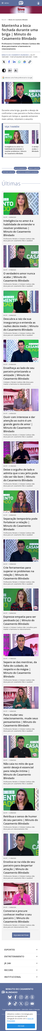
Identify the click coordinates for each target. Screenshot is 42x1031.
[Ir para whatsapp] (26, 1003)
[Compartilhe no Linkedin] (14, 61)
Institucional (12, 976)
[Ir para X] (21, 1003)
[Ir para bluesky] (9, 997)
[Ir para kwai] (26, 997)
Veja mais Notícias (21, 935)
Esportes (9, 949)
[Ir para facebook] (15, 997)
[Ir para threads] (32, 997)
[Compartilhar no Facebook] (9, 61)
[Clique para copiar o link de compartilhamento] (29, 61)
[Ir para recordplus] (9, 1003)
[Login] (38, 3)
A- (16, 70)
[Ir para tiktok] (15, 1003)
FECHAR (21, 1026)
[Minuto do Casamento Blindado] (21, 10)
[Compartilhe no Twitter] (3, 61)
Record (4, 20)
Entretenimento (14, 956)
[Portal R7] (21, 3)
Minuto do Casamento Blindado (18, 20)
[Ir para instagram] (21, 997)
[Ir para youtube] (32, 1003)
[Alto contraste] (4, 70)
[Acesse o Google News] (24, 61)
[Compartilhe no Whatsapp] (19, 61)
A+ (10, 70)
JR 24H (7, 963)
